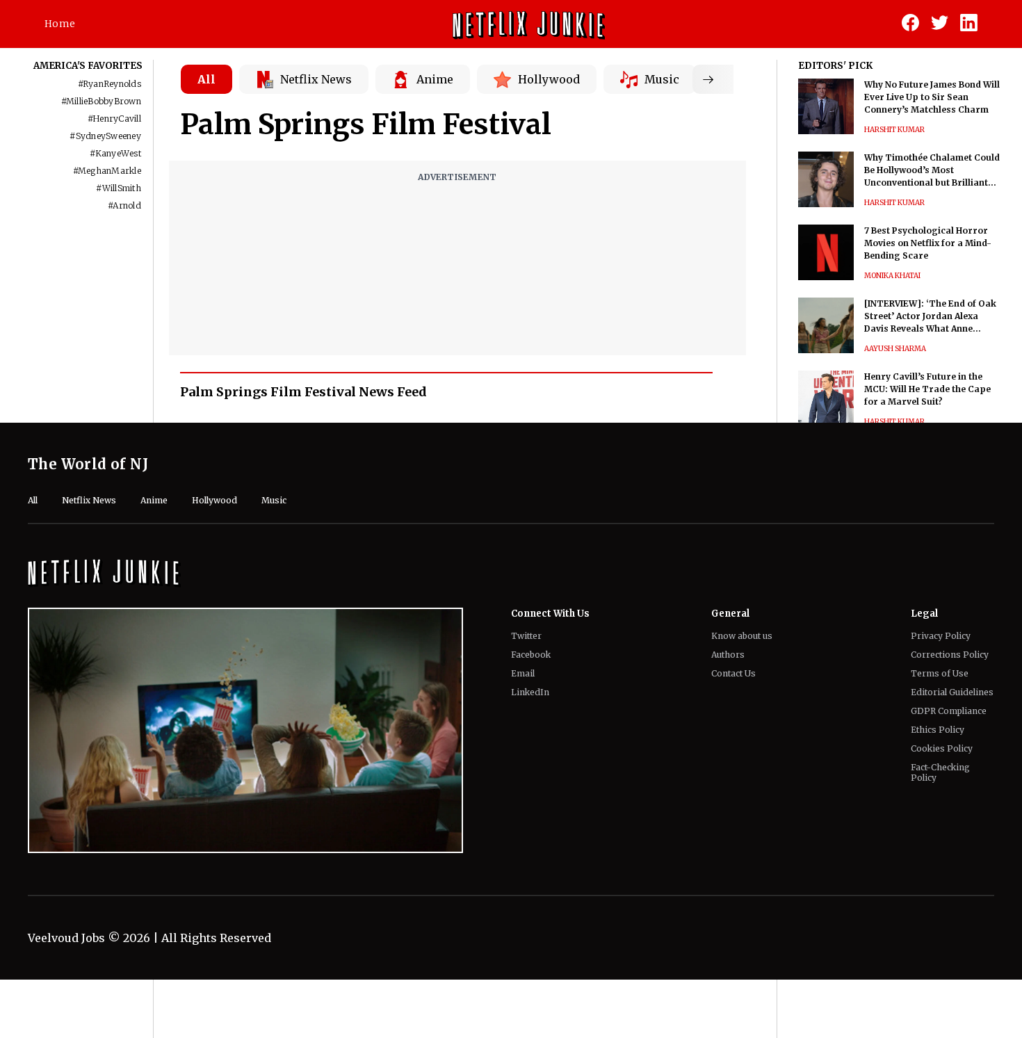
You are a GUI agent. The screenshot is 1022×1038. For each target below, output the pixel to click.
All (206, 79)
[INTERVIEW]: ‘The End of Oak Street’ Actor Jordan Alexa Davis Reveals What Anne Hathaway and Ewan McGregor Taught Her (932, 316)
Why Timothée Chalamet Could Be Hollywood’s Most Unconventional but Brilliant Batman (932, 170)
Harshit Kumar (894, 129)
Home (59, 23)
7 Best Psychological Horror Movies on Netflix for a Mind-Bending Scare (927, 243)
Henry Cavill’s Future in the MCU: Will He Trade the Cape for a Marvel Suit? (927, 389)
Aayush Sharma (895, 348)
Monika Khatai (892, 275)
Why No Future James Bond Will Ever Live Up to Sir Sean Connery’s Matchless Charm (932, 97)
